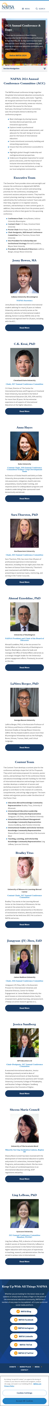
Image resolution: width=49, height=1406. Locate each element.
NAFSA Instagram (26, 1328)
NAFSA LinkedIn (26, 1336)
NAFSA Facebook (26, 1319)
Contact (24, 1370)
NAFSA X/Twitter (26, 1353)
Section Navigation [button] (11, 68)
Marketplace (25, 1367)
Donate (12, 1367)
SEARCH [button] (42, 9)
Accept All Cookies (24, 1401)
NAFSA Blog (26, 1311)
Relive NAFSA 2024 (18, 55)
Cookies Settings (24, 1393)
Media (37, 1367)
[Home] (8, 9)
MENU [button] (27, 9)
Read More (24, 327)
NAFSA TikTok (26, 1344)
